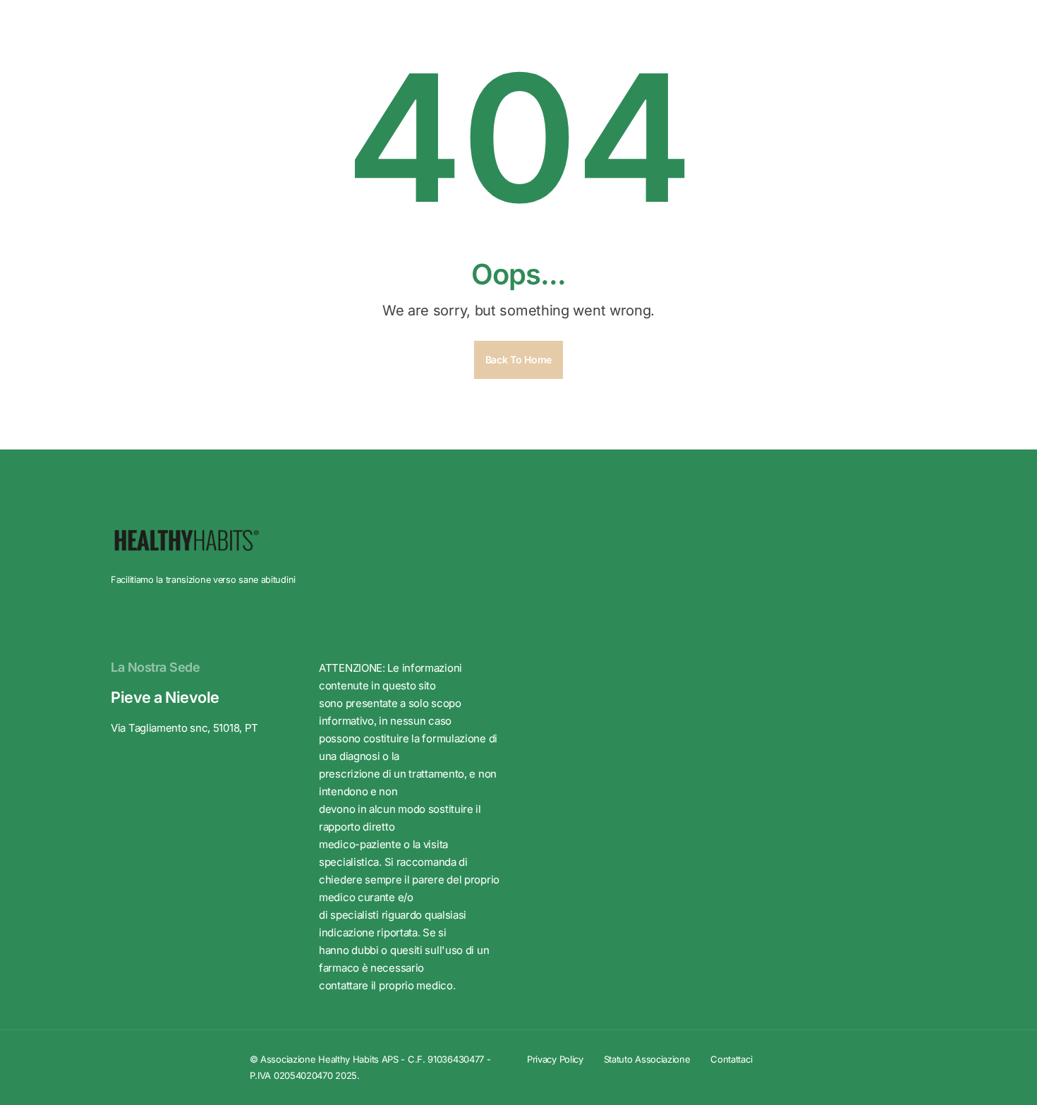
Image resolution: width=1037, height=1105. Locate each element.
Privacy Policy (555, 1059)
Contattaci (731, 1059)
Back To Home (518, 360)
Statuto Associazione (647, 1059)
